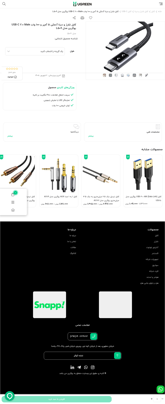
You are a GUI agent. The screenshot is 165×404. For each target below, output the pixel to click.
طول (72, 51)
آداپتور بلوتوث (152, 247)
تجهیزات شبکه (152, 259)
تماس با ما (71, 241)
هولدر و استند (152, 277)
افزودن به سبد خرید (56, 399)
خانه (160, 11)
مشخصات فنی (153, 132)
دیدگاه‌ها (75, 132)
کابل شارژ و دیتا (141, 11)
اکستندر (155, 253)
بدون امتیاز (12, 72)
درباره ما (73, 235)
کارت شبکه (153, 271)
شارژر (156, 241)
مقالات (73, 247)
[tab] (123, 132)
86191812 (79, 336)
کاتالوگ (73, 253)
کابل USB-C (126, 11)
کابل (153, 11)
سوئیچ (155, 265)
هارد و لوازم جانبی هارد (149, 283)
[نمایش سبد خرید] (12, 194)
